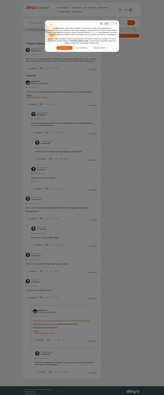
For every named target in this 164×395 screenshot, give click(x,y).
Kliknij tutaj (94, 32)
